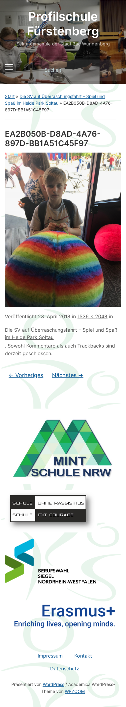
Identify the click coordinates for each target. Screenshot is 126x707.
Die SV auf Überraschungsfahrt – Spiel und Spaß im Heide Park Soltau (61, 333)
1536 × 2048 (92, 316)
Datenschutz (64, 669)
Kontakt (83, 656)
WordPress (53, 684)
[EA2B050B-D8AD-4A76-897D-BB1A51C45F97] (63, 229)
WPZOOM (75, 691)
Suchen (111, 70)
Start (10, 96)
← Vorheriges (26, 375)
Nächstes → (67, 375)
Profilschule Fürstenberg (63, 23)
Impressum (50, 656)
